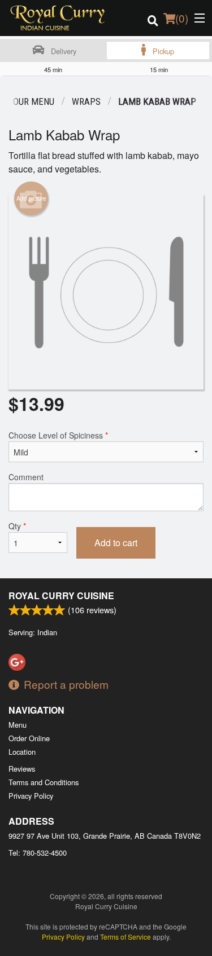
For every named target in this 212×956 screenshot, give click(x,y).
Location (22, 751)
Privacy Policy (30, 795)
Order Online (29, 738)
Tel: (37, 852)
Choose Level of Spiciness (58, 435)
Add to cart (115, 542)
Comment (26, 477)
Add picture (31, 198)
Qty (17, 526)
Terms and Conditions (43, 782)
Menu (17, 724)
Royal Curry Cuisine (61, 595)
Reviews (21, 768)
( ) (181, 17)
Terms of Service (125, 936)
